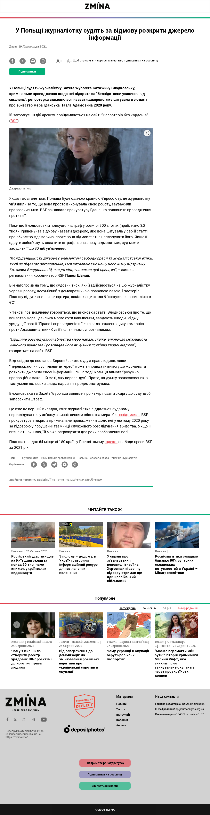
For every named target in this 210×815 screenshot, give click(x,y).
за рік (167, 608)
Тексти (121, 709)
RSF (13, 120)
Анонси (121, 725)
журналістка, (30, 458)
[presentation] (16, 624)
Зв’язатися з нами (105, 786)
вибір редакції (188, 608)
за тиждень (128, 608)
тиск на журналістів (124, 458)
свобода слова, (100, 458)
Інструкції (123, 714)
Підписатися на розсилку (105, 774)
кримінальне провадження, (58, 458)
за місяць (149, 608)
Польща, (83, 458)
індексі (111, 441)
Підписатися (27, 71)
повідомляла (129, 414)
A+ (59, 61)
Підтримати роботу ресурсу (105, 763)
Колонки (122, 720)
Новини (121, 704)
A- (69, 61)
